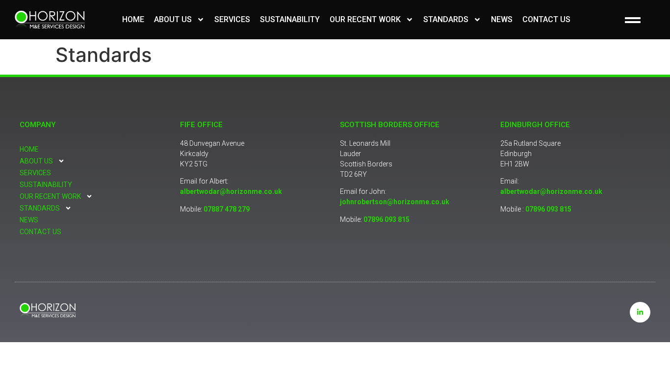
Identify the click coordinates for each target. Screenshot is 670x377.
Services (232, 19)
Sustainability (290, 19)
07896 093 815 (386, 219)
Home (133, 19)
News (502, 19)
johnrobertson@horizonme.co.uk (394, 202)
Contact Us (546, 19)
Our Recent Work (365, 19)
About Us (173, 19)
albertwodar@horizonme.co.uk (231, 191)
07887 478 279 (227, 209)
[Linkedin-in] (640, 312)
